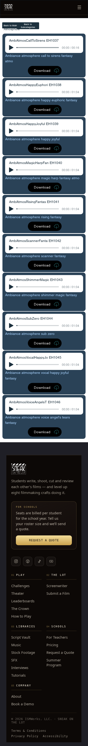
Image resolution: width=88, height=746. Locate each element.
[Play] (11, 47)
